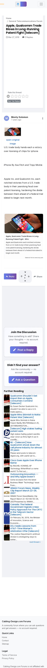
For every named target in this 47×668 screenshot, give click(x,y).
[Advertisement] (23, 63)
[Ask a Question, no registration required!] (23, 4)
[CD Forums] (2, 4)
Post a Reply (25, 349)
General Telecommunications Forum (25, 21)
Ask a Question (25, 379)
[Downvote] (29, 276)
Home (8, 18)
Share (39, 276)
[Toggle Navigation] (41, 4)
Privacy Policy (8, 658)
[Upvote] (22, 276)
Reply (11, 276)
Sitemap (5, 644)
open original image (12, 141)
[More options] (42, 118)
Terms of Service (9, 655)
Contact (5, 640)
